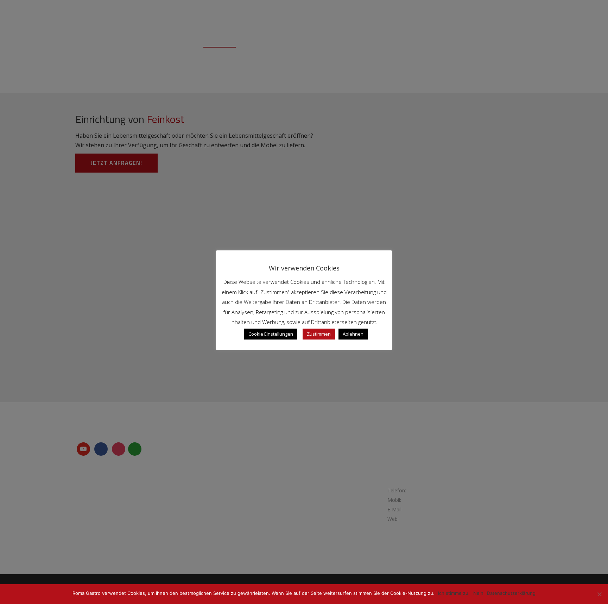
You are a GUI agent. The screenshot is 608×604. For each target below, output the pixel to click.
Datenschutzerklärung (511, 593)
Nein (478, 593)
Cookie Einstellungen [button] (270, 334)
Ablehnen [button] (353, 334)
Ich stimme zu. (454, 593)
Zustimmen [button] (319, 334)
